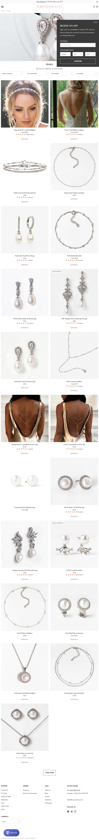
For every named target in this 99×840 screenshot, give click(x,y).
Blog (46, 793)
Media (47, 796)
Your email (64, 41)
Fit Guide (4, 793)
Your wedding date (66, 50)
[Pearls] (49, 37)
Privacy (22, 838)
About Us (48, 790)
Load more (49, 773)
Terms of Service (30, 838)
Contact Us (4, 790)
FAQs (3, 809)
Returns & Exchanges (30, 793)
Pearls (9, 11)
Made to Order (6, 796)
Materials (48, 800)
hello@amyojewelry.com (75, 800)
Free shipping (41, 2)
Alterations (4, 800)
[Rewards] (11, 832)
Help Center (5, 806)
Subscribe (78, 61)
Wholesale (48, 803)
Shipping (26, 790)
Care (2, 803)
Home (3, 11)
